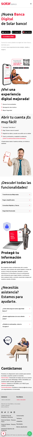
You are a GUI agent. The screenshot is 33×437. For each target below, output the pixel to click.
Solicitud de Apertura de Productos (8, 429)
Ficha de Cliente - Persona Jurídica (8, 425)
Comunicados (20, 415)
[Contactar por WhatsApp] (29, 433)
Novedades (19, 424)
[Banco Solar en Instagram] (8, 412)
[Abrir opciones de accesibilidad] (3, 433)
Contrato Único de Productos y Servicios (8, 416)
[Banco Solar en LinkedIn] (14, 412)
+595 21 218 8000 (5, 399)
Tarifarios (19, 418)
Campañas (19, 421)
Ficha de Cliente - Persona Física (8, 420)
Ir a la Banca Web (8, 36)
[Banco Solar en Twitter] (5, 412)
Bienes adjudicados (21, 427)
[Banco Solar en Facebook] (2, 412)
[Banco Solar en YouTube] (11, 412)
